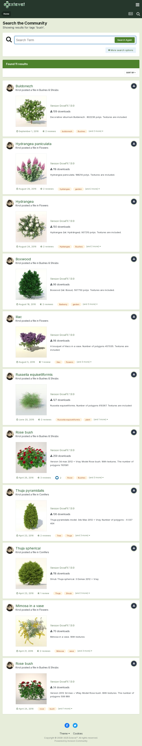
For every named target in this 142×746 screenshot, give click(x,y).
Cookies (78, 733)
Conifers (44, 494)
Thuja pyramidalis (30, 490)
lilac (19, 317)
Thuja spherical (28, 548)
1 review (46, 362)
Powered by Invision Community (71, 741)
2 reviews (50, 131)
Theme (64, 733)
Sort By (130, 73)
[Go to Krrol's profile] (10, 88)
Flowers (43, 147)
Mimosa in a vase (30, 606)
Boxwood (23, 259)
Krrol (18, 89)
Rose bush (24, 432)
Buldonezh (24, 86)
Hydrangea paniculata (33, 144)
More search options (121, 50)
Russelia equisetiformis (34, 374)
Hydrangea (25, 201)
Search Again (124, 40)
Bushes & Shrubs (49, 89)
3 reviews (45, 477)
